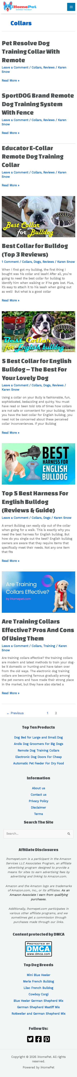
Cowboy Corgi (39, 994)
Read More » (10, 81)
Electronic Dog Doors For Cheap (38, 757)
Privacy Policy (38, 801)
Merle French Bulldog (38, 981)
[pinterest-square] (46, 1040)
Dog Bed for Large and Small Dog (38, 737)
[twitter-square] (30, 1040)
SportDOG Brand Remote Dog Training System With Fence (38, 104)
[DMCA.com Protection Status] (38, 948)
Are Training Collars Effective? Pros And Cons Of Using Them (38, 630)
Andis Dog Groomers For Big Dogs (38, 744)
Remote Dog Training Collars (38, 750)
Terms (38, 814)
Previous (15, 713)
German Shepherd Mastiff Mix (38, 1007)
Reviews (49, 67)
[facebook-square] (38, 1040)
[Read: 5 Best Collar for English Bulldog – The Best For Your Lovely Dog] (38, 331)
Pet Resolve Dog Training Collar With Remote (31, 51)
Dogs (37, 261)
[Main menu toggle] (71, 7)
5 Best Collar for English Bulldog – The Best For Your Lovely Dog (36, 369)
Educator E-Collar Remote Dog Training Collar (32, 156)
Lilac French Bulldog (38, 988)
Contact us (38, 794)
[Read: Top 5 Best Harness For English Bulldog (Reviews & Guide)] (38, 463)
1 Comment (10, 261)
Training (49, 646)
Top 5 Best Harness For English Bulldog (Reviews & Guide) (35, 502)
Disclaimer (38, 807)
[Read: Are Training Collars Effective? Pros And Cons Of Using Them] (38, 592)
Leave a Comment (15, 67)
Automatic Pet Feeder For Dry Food (38, 763)
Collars (37, 67)
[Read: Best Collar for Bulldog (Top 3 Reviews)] (38, 216)
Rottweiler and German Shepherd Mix (39, 1013)
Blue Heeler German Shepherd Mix (38, 1000)
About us (38, 788)
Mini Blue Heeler (38, 975)
